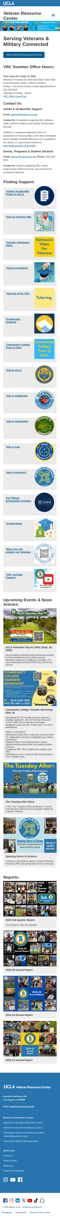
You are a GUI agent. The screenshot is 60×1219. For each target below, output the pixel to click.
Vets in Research (16, 472)
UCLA (10, 3)
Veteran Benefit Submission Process (24, 55)
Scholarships (14, 523)
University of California (32, 1207)
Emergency (7, 1212)
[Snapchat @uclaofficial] (42, 1200)
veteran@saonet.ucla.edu (22, 1106)
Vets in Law (13, 447)
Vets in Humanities (17, 421)
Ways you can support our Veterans (18, 550)
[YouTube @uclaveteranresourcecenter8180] (12, 1179)
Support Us (8, 1166)
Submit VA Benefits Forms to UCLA (17, 193)
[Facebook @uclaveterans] (20, 1179)
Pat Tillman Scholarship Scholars (18, 499)
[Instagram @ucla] (11, 1200)
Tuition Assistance (17, 268)
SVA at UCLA (14, 370)
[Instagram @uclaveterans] (5, 1179)
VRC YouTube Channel (14, 576)
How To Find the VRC (19, 217)
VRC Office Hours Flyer (15, 96)
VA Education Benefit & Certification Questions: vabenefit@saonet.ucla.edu (24, 1134)
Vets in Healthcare (17, 395)
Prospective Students (13, 320)
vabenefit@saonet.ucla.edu (24, 114)
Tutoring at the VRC (18, 293)
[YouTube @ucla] (30, 1200)
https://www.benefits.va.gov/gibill (19, 146)
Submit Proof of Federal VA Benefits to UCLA (23, 1123)
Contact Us (8, 1155)
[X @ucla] (24, 1200)
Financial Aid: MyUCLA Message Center (21, 1141)
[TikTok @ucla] (36, 1200)
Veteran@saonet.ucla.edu (23, 157)
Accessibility (20, 1212)
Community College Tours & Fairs (18, 346)
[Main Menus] (53, 15)
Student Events (10, 1161)
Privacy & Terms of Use (40, 1212)
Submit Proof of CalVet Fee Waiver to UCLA (22, 1128)
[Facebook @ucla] (5, 1200)
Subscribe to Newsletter (13, 1171)
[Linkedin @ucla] (18, 1200)
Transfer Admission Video (17, 244)
